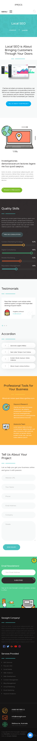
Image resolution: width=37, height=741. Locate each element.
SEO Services (7, 662)
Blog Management (9, 683)
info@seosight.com (19, 717)
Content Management (10, 680)
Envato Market (12, 736)
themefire (7, 734)
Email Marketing (8, 690)
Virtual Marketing (9, 687)
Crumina (22, 734)
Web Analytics (8, 673)
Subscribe (18, 580)
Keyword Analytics (9, 694)
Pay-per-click (7, 666)
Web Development (9, 676)
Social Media (7, 669)
